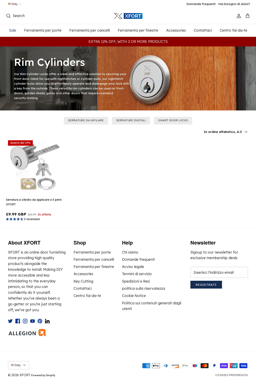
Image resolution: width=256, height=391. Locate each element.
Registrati (206, 285)
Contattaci (203, 30)
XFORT (25, 375)
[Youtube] (32, 321)
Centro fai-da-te (233, 30)
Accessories (176, 30)
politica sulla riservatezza (143, 288)
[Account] (238, 16)
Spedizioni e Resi (136, 281)
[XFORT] (128, 16)
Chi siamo (130, 252)
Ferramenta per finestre (138, 30)
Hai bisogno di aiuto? (234, 4)
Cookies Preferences (231, 375)
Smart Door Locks (173, 120)
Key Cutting (83, 281)
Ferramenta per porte (42, 30)
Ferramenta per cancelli (89, 30)
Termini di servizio (137, 274)
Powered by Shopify (43, 375)
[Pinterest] (40, 321)
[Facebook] (17, 321)
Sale (12, 30)
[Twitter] (10, 321)
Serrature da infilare (86, 120)
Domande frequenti (201, 4)
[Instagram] (25, 321)
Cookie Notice (134, 295)
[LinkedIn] (47, 321)
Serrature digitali (131, 120)
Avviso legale (133, 266)
